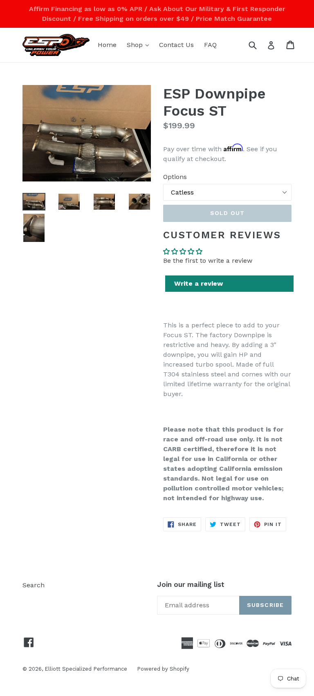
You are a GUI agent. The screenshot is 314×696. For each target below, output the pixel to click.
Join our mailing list (190, 584)
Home (107, 45)
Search (33, 585)
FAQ (210, 45)
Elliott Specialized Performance (87, 669)
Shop (140, 44)
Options (175, 177)
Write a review (198, 283)
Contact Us (176, 45)
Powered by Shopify (163, 669)
